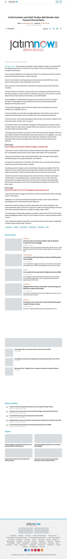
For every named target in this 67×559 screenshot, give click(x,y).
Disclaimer (13, 535)
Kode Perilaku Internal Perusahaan (16, 537)
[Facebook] (25, 550)
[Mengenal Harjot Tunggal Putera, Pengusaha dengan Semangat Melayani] (9, 371)
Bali (47, 227)
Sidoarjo (27, 539)
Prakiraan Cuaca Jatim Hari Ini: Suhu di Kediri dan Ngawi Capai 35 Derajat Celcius (42, 303)
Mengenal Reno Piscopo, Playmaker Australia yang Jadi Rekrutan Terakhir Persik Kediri (41, 288)
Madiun (34, 541)
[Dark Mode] (57, 1)
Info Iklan (28, 535)
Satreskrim (23, 227)
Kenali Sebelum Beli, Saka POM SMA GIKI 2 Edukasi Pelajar (17, 459)
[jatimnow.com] (13, 2)
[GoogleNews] (38, 550)
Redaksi (21, 535)
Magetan (55, 539)
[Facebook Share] (50, 28)
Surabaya (11, 539)
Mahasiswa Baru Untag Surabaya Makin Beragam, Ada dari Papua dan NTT (46, 459)
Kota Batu (41, 227)
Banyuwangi (10, 541)
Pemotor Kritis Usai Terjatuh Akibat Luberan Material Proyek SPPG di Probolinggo (40, 242)
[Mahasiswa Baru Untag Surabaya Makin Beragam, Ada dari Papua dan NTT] (48, 452)
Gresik (34, 539)
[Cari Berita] (60, 1)
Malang (57, 541)
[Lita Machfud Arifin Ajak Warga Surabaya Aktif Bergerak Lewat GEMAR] (13, 260)
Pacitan (42, 546)
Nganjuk (25, 546)
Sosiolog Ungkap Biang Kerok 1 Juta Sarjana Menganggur (47, 445)
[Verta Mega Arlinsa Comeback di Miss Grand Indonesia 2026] (9, 353)
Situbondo (50, 545)
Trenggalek (32, 545)
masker (16, 227)
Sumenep (51, 543)
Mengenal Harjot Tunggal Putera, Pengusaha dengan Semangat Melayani (36, 368)
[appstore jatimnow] (41, 531)
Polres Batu (32, 227)
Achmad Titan (45, 23)
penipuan (9, 227)
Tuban (16, 545)
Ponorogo (27, 541)
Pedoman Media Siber (39, 535)
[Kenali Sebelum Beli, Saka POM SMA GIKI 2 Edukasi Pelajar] (19, 452)
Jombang (19, 541)
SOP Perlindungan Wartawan (37, 537)
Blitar (57, 543)
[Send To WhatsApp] (57, 28)
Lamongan (41, 539)
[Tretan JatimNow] (33, 342)
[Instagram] (32, 550)
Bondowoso (41, 545)
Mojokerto (42, 541)
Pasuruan (50, 541)
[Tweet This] (53, 28)
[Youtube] (35, 550)
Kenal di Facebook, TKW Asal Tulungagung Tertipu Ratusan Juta (27, 190)
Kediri (18, 543)
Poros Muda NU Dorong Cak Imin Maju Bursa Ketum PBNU (42, 272)
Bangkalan (25, 543)
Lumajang (9, 545)
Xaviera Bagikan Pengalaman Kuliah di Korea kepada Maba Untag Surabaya (18, 445)
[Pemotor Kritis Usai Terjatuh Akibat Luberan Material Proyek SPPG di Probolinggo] (13, 245)
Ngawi (48, 539)
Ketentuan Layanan (54, 537)
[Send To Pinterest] (61, 28)
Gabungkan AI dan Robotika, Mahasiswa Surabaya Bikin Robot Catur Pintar (37, 359)
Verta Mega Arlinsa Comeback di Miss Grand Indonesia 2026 (32, 349)
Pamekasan (42, 543)
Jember (58, 545)
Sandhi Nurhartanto (28, 23)
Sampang (34, 543)
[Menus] (6, 1)
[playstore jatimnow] (25, 531)
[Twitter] (29, 550)
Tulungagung (34, 546)
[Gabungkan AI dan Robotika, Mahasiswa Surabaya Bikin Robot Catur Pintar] (9, 362)
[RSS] (42, 550)
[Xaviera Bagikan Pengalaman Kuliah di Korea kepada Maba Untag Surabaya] (19, 438)
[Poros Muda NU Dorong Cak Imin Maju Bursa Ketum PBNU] (13, 275)
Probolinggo (11, 543)
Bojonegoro (23, 545)
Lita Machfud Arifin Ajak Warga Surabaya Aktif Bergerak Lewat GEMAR (42, 258)
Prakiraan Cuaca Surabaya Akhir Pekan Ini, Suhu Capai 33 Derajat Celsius (31, 407)
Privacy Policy (52, 535)
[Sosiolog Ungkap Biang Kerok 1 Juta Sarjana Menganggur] (48, 438)
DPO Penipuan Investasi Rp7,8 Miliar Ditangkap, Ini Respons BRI (27, 147)
